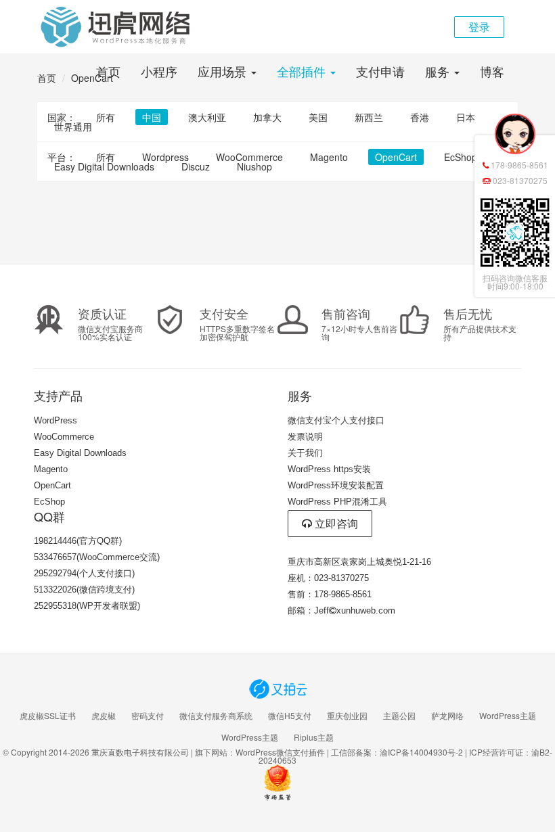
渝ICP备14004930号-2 (421, 752)
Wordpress (165, 157)
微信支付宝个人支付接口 (336, 420)
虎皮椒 (103, 716)
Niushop (254, 166)
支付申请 (380, 71)
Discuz (195, 166)
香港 (419, 117)
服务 (439, 71)
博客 (492, 71)
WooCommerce (249, 157)
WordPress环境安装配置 (336, 485)
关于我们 (305, 453)
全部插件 (303, 71)
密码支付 (147, 716)
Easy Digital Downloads (104, 166)
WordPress (55, 420)
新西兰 (369, 117)
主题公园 (399, 716)
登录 (479, 26)
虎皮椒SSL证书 (48, 716)
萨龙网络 (447, 716)
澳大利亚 (207, 117)
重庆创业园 (347, 716)
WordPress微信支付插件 (280, 752)
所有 (105, 117)
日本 (465, 117)
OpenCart (396, 157)
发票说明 (305, 437)
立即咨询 (335, 523)
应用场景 (224, 71)
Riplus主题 (314, 737)
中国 (151, 117)
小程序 (159, 71)
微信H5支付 (289, 716)
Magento (329, 157)
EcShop (460, 157)
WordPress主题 (507, 716)
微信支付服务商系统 (215, 716)
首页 (108, 71)
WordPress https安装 (329, 469)
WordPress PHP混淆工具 (337, 501)
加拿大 (267, 117)
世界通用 (73, 126)
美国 (318, 117)
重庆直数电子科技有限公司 (140, 752)
